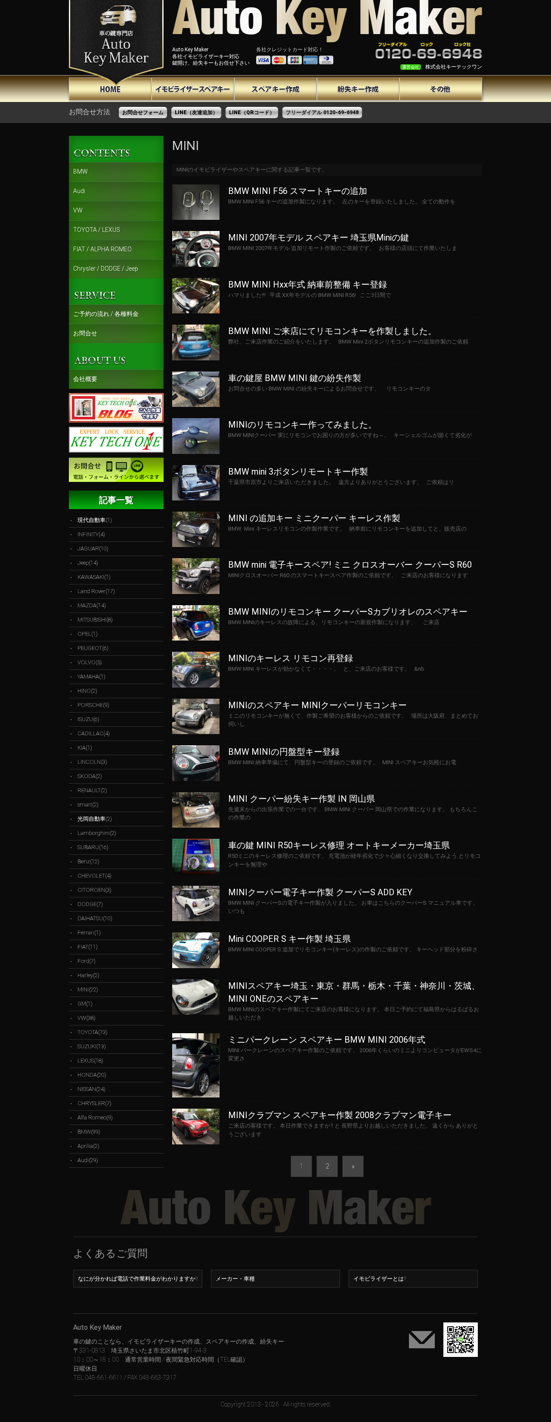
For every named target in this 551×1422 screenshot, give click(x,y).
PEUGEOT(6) (92, 648)
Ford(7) (86, 961)
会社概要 (85, 378)
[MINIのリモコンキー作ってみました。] (200, 435)
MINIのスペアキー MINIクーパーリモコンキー (317, 705)
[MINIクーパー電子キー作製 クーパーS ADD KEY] (200, 902)
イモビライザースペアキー (193, 89)
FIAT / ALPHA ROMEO (102, 249)
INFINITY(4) (91, 534)
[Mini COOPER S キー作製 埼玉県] (200, 949)
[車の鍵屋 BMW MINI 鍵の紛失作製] (200, 388)
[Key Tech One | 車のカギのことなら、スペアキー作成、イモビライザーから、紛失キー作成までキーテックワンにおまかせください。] (116, 43)
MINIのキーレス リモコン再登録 (290, 658)
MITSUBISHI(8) (95, 619)
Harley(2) (88, 975)
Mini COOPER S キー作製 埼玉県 (289, 939)
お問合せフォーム (143, 112)
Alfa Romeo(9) (95, 1117)
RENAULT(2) (92, 790)
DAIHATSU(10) (94, 918)
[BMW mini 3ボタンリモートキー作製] (200, 482)
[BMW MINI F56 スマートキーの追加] (200, 201)
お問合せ (85, 333)
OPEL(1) (87, 634)
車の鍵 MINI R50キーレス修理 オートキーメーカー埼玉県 (339, 845)
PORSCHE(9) (93, 705)
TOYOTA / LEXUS (96, 229)
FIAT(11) (87, 947)
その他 (440, 89)
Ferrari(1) (89, 932)
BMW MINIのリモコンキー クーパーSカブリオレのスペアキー (347, 611)
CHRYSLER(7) (94, 1103)
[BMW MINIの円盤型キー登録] (200, 762)
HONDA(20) (91, 1075)
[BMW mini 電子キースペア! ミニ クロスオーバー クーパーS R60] (200, 575)
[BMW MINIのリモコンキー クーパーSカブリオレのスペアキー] (200, 622)
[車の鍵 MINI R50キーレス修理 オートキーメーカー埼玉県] (200, 856)
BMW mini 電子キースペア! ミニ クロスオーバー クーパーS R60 (350, 564)
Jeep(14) (87, 562)
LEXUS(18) (90, 1060)
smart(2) (88, 804)
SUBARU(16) (92, 847)
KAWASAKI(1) (94, 577)
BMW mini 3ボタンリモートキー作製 (298, 471)
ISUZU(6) (88, 719)
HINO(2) (87, 691)
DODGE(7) (90, 904)
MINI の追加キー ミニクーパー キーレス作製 (314, 518)
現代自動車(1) (94, 520)
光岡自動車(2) (94, 819)
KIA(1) (84, 747)
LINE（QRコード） (252, 112)
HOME (110, 89)
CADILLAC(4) (93, 733)
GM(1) (85, 1003)
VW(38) (86, 1018)
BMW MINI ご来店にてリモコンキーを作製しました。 (332, 331)
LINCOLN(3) (92, 762)
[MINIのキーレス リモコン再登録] (200, 669)
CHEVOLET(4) (94, 875)
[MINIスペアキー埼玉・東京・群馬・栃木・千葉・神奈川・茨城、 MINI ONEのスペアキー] (200, 996)
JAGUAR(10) (92, 548)
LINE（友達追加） (196, 112)
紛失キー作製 (358, 89)
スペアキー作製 (275, 89)
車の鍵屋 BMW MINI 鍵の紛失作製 (294, 378)
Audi (79, 191)
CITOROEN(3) (94, 890)
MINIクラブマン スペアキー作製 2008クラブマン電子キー (340, 1115)
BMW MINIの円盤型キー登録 (284, 752)
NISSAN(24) (91, 1089)
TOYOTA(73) (92, 1032)
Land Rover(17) (96, 591)
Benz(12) (88, 861)
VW (78, 210)
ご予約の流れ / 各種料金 (106, 313)
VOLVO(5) (89, 662)
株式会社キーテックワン (453, 67)
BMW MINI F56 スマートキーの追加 (297, 191)
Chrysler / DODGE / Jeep (105, 268)
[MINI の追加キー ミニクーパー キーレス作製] (200, 528)
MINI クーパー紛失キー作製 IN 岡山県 (301, 799)
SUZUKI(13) (91, 1046)
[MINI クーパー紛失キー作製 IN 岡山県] (200, 809)
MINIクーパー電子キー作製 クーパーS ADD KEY (320, 892)
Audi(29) (87, 1160)
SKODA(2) (89, 776)
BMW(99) (88, 1131)
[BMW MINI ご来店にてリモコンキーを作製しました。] (200, 342)
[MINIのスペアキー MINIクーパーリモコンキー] (200, 715)
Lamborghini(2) (96, 833)
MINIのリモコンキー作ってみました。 (302, 424)
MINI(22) (87, 989)
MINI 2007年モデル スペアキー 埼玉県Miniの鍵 (318, 237)
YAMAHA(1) (91, 676)
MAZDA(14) (91, 605)
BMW (80, 171)
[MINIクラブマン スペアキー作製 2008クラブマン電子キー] (200, 1126)
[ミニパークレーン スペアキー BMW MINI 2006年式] (200, 1064)
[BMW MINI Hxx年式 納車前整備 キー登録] (200, 295)
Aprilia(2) (88, 1146)
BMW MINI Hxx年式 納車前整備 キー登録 (307, 284)
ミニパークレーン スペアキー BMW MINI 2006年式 (326, 1039)
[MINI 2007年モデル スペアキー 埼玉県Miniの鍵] (200, 248)
